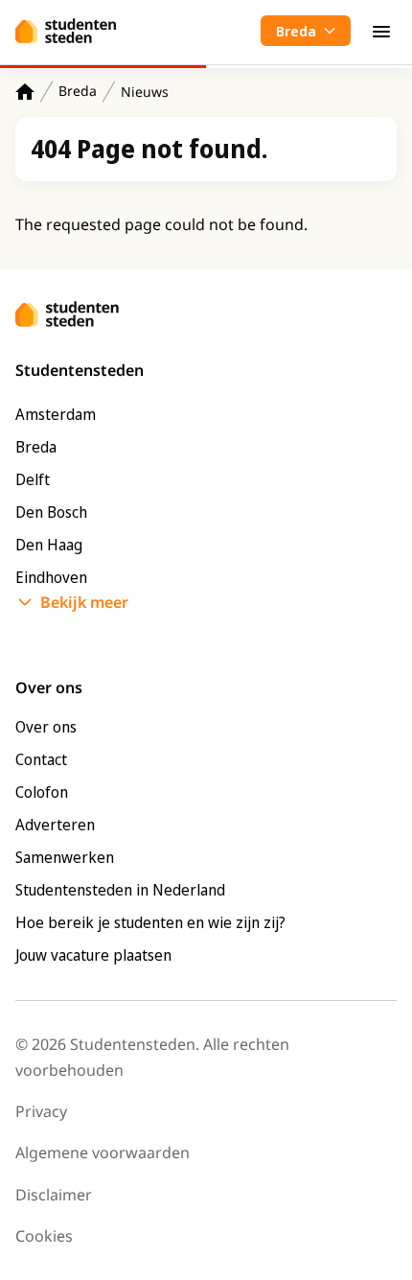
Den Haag (48, 544)
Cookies (44, 1235)
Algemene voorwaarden (102, 1152)
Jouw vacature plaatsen (93, 955)
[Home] (24, 92)
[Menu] (381, 30)
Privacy (41, 1111)
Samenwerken (64, 857)
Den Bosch (51, 512)
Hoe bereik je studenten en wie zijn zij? (150, 922)
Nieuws (145, 91)
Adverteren (55, 824)
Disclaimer (53, 1194)
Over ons (46, 726)
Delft (32, 479)
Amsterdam (55, 414)
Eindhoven (51, 577)
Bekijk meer (84, 602)
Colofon (41, 792)
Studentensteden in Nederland (120, 889)
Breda (77, 90)
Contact (41, 759)
